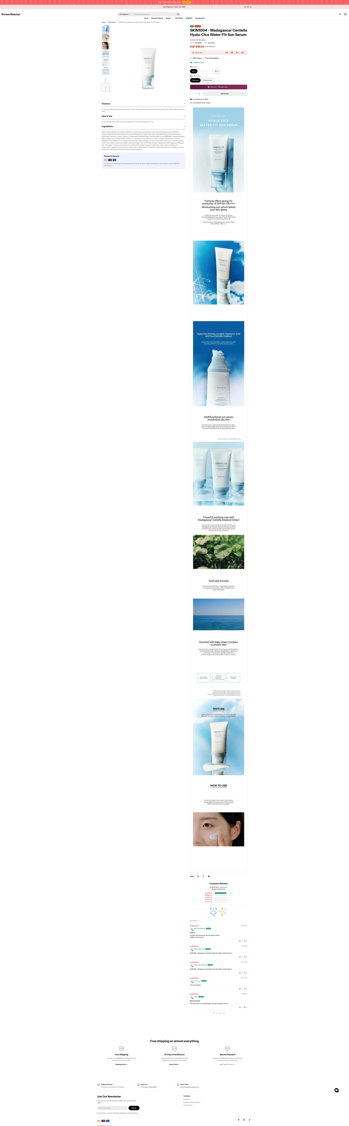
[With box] (195, 80)
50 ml (194, 71)
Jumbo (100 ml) (206, 71)
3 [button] (219, 1013)
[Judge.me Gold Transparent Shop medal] (222, 911)
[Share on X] (203, 876)
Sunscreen (211, 43)
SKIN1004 (198, 43)
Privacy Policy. (133, 1113)
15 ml (216, 71)
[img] (194, 926)
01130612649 (152, 1087)
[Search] (178, 14)
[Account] (340, 14)
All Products (112, 22)
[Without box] (207, 80)
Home (104, 22)
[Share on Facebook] (198, 876)
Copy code (186, 2)
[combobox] (149, 14)
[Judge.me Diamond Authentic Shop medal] (213, 911)
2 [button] (216, 1013)
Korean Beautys (10, 14)
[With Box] (221, 80)
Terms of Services (121, 1113)
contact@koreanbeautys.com (189, 1087)
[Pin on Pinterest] (209, 876)
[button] (194, 40)
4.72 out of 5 (223, 887)
